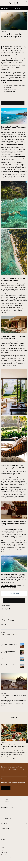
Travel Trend (5, 8)
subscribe (5, 788)
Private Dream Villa (9, 91)
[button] (26, 1)
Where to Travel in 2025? (7, 658)
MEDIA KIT (14, 39)
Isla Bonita (7, 178)
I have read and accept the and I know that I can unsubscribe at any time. (13, 783)
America (3, 39)
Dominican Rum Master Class (12, 93)
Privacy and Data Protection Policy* (17, 782)
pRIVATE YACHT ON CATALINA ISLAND (13, 95)
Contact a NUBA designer (8, 585)
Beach (8, 39)
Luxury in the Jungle (10, 89)
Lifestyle (17, 8)
